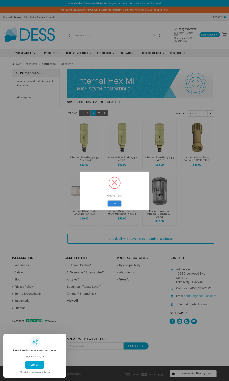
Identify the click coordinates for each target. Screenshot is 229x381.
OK (114, 203)
